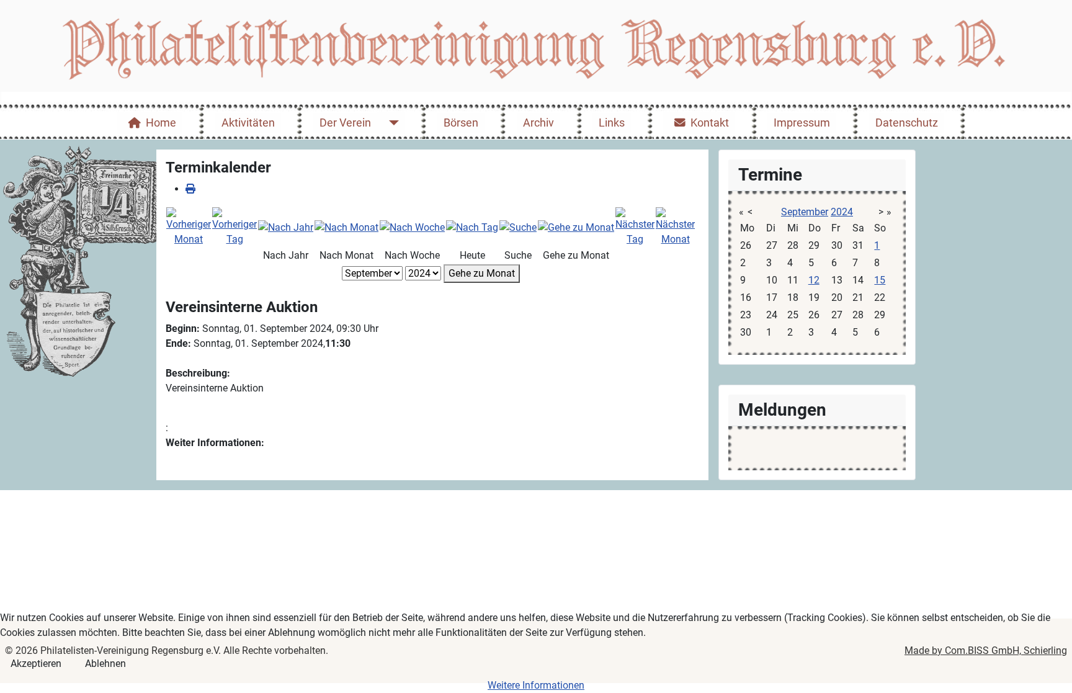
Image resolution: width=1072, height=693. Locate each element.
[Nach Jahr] (285, 227)
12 (814, 280)
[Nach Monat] (346, 227)
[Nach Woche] (412, 227)
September (804, 212)
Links (612, 123)
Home (161, 123)
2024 (842, 212)
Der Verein (345, 123)
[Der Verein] (391, 122)
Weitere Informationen (536, 685)
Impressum (802, 123)
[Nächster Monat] (675, 226)
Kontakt (709, 123)
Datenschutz (906, 123)
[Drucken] (190, 189)
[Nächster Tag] (634, 226)
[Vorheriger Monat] (188, 226)
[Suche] (518, 227)
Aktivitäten (248, 123)
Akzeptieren (36, 663)
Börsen (461, 123)
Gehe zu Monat (482, 273)
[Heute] (472, 227)
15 (879, 280)
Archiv (538, 123)
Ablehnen (105, 663)
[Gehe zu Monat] (576, 227)
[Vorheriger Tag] (234, 226)
